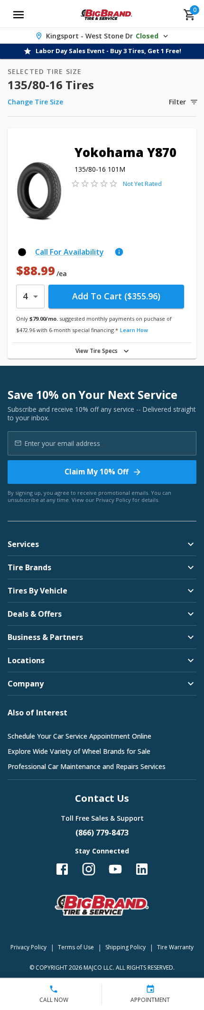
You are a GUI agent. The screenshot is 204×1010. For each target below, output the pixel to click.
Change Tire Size (35, 101)
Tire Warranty (175, 947)
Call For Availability (69, 252)
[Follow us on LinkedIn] (141, 869)
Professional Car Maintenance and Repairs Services (87, 766)
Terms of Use (76, 947)
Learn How (134, 330)
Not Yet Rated (142, 183)
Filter (177, 101)
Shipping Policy (125, 947)
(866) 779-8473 (102, 832)
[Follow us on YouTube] (115, 869)
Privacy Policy (113, 499)
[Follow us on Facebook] (62, 869)
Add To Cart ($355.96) (116, 296)
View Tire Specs (96, 351)
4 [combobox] (25, 296)
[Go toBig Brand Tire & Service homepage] (106, 14)
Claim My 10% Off (97, 471)
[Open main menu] (18, 15)
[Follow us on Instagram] (88, 869)
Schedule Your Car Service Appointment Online (79, 736)
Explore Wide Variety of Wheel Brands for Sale (79, 751)
